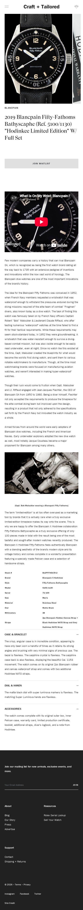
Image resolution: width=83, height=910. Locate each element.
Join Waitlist (41, 163)
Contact (9, 857)
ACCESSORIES (13, 708)
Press (8, 824)
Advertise (10, 829)
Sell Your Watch (52, 820)
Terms (18, 884)
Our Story (10, 820)
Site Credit (10, 903)
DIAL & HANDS (13, 685)
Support (9, 847)
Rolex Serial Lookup (55, 815)
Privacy (27, 884)
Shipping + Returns (15, 861)
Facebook (25, 893)
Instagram (10, 893)
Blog (7, 815)
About (8, 806)
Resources (50, 806)
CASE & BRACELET (16, 634)
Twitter (37, 893)
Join (75, 784)
